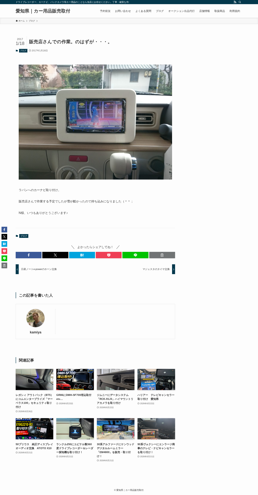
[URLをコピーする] (162, 255)
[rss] (235, 2)
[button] (29, 255)
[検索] (239, 2)
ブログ (23, 50)
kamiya (35, 332)
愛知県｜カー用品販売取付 (43, 11)
